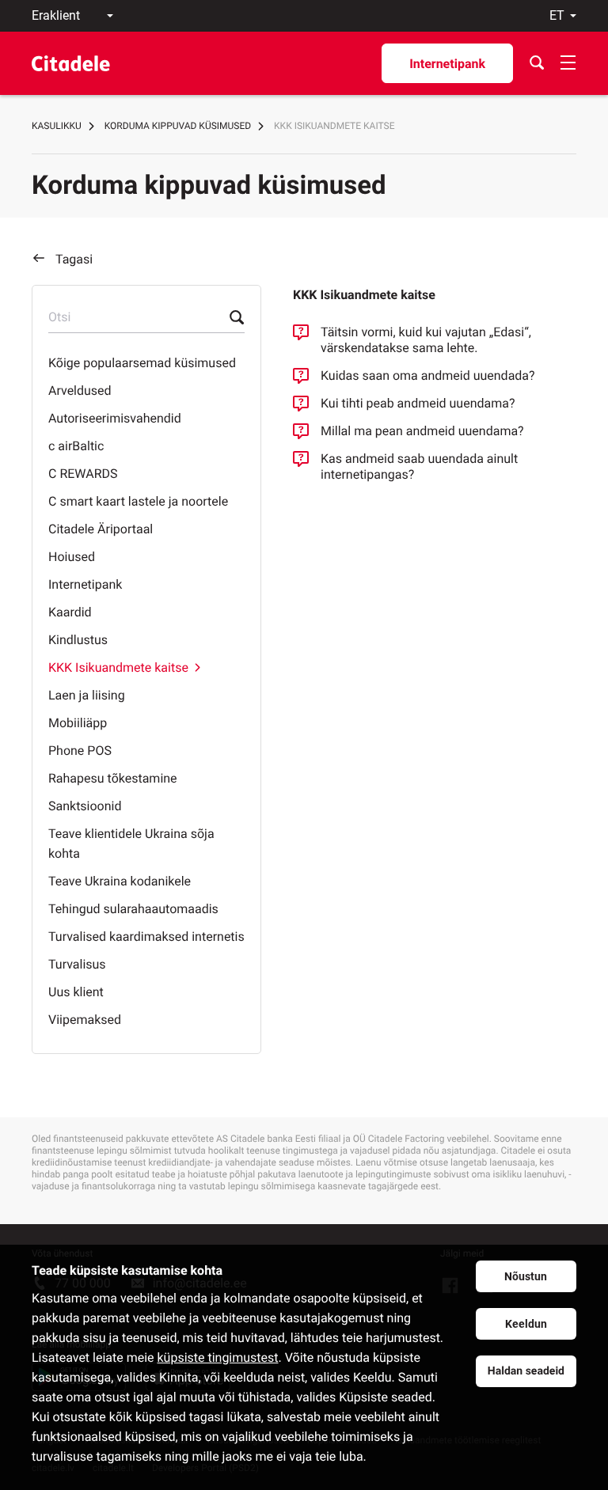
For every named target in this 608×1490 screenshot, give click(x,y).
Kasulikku (57, 125)
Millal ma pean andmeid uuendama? (422, 430)
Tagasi (74, 259)
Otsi (59, 316)
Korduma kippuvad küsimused (177, 125)
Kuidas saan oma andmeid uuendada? (428, 375)
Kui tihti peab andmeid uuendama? (418, 403)
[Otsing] (537, 63)
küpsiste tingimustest (217, 1357)
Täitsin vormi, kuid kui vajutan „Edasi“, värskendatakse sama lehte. (426, 339)
